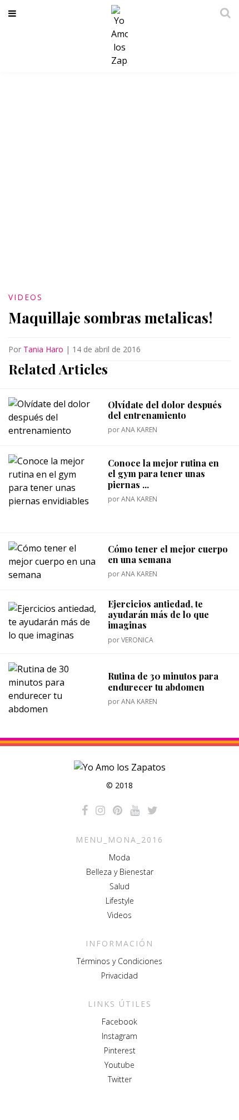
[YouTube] (135, 810)
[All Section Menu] (14, 13)
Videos (25, 297)
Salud (119, 886)
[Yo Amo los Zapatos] (119, 36)
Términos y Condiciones (119, 961)
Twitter (120, 1079)
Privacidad (119, 975)
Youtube (119, 1065)
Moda (119, 857)
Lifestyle (120, 900)
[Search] (222, 12)
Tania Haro (43, 349)
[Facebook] (85, 810)
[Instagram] (100, 810)
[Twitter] (152, 810)
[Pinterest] (117, 810)
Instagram (119, 1036)
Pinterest (120, 1050)
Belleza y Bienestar (119, 871)
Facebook (119, 1021)
